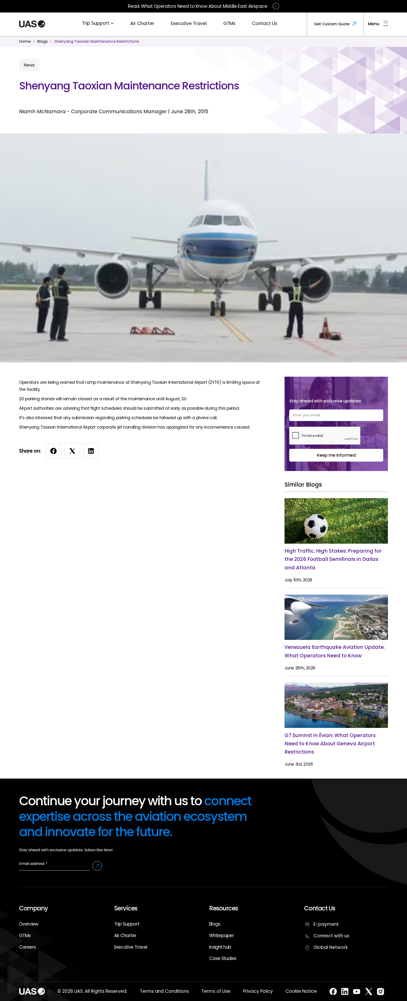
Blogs (214, 924)
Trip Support (95, 23)
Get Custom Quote (332, 23)
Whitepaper (221, 935)
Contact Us (264, 23)
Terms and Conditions (164, 991)
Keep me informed (336, 455)
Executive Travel (189, 23)
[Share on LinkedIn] (91, 451)
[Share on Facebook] (53, 451)
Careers (27, 947)
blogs (42, 41)
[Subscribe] (97, 865)
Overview (28, 924)
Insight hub (220, 947)
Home (25, 41)
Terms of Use (215, 991)
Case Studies (222, 958)
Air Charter (142, 23)
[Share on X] (72, 451)
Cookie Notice (301, 991)
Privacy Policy (258, 991)
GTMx (229, 23)
